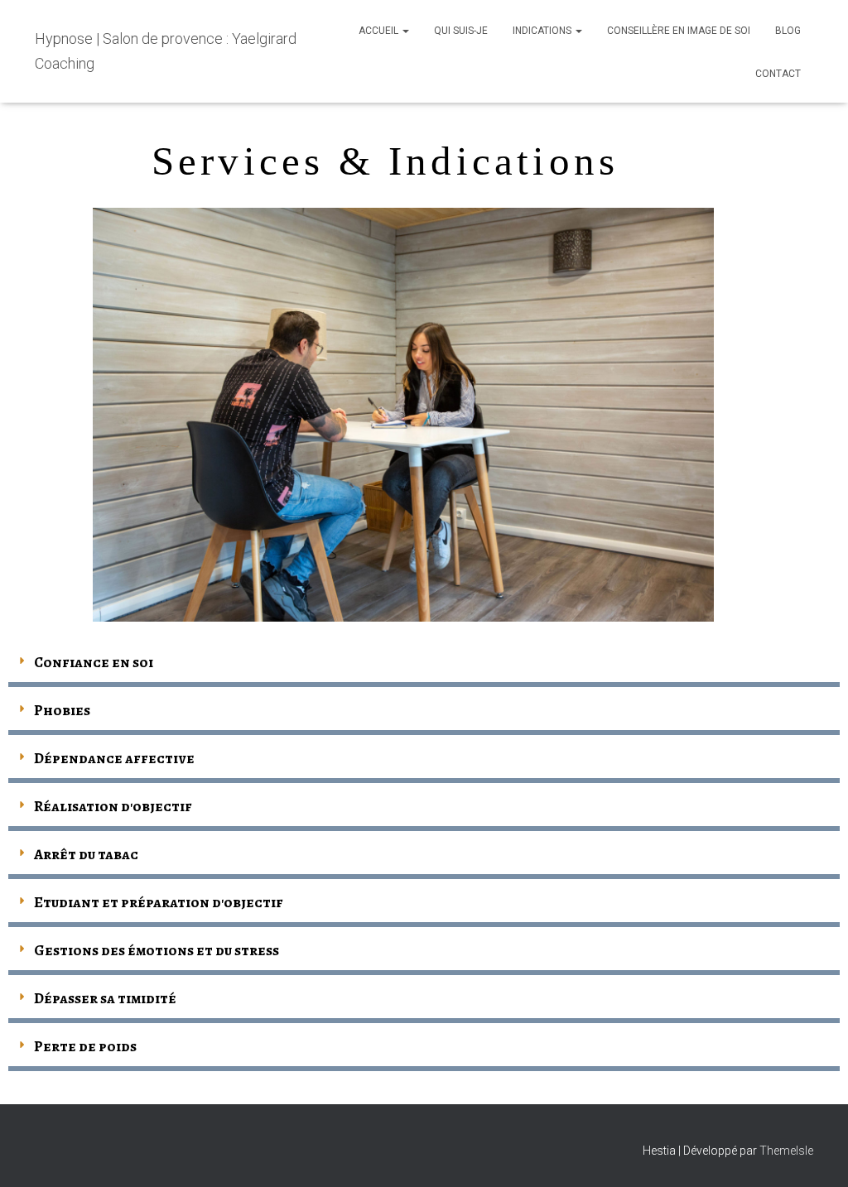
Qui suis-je (461, 30)
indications (543, 30)
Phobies (62, 710)
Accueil (380, 30)
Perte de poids (85, 1046)
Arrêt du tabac (86, 854)
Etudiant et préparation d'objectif (158, 902)
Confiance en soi (93, 662)
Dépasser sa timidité (105, 998)
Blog (788, 30)
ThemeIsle (786, 1150)
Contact (778, 73)
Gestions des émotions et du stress (156, 950)
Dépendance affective (114, 758)
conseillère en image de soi (678, 30)
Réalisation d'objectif (113, 806)
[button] (405, 30)
